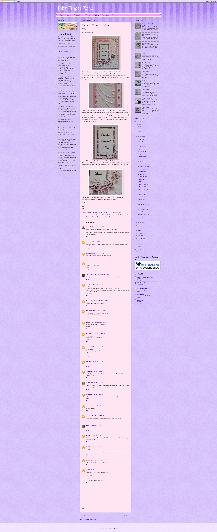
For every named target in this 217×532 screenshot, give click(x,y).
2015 (138, 129)
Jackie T (88, 383)
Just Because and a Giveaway (148, 34)
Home (62, 15)
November (140, 136)
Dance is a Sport (141, 179)
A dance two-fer (141, 194)
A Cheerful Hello (142, 146)
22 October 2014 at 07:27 (101, 310)
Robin (87, 425)
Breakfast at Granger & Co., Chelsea (145, 290)
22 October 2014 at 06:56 (99, 263)
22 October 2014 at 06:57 (103, 274)
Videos (87, 15)
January (140, 241)
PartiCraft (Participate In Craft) (145, 277)
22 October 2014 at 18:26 (99, 447)
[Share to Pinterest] (120, 212)
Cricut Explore (120, 215)
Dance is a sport (141, 199)
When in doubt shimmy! (143, 204)
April (139, 233)
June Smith (89, 227)
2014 (138, 132)
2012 (138, 247)
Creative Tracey (141, 294)
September (140, 220)
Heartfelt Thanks (146, 43)
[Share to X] (117, 212)
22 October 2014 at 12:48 (96, 425)
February (140, 238)
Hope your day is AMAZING (143, 295)
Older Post (127, 516)
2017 (138, 124)
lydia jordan (89, 333)
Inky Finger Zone (75, 7)
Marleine (88, 406)
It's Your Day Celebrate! (143, 169)
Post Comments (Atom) (91, 519)
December (140, 134)
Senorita (140, 202)
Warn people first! (142, 151)
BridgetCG (89, 435)
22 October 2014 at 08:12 (101, 322)
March (139, 235)
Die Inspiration (140, 301)
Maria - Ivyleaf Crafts (91, 274)
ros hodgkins (89, 394)
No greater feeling (142, 156)
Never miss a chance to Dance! (145, 209)
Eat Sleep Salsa (141, 161)
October (140, 139)
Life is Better (141, 159)
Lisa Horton (140, 300)
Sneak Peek (140, 217)
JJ (86, 470)
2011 (138, 249)
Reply (87, 236)
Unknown (88, 284)
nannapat (88, 460)
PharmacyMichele (90, 301)
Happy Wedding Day (142, 154)
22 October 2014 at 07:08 (102, 301)
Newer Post (83, 516)
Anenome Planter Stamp (94, 161)
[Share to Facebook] (118, 212)
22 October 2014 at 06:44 (98, 253)
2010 (138, 252)
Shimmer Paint (101, 216)
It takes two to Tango (142, 176)
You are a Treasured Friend (144, 164)
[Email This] (113, 212)
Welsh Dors (89, 371)
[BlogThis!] (115, 212)
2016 (138, 126)
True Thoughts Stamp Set (103, 114)
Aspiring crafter (90, 322)
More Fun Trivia (140, 278)
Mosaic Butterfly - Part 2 (147, 98)
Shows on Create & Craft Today (145, 214)
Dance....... (140, 144)
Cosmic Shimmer (102, 215)
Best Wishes (144, 80)
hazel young (89, 253)
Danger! (140, 191)
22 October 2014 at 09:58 (97, 383)
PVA (87, 216)
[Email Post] (110, 212)
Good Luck (140, 141)
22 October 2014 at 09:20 (97, 347)
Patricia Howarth (90, 310)
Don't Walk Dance (142, 212)
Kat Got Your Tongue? (142, 288)
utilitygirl (88, 361)
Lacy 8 (139, 149)
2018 (138, 121)
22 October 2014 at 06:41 (98, 242)
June (139, 228)
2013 (138, 244)
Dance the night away (143, 184)
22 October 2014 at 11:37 (100, 415)
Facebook (105, 15)
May (139, 230)
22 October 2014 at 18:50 (97, 460)
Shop (69, 15)
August (140, 222)
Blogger (116, 528)
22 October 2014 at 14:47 (98, 435)
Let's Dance (140, 207)
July (139, 225)
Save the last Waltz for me (144, 166)
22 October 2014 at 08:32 (99, 333)
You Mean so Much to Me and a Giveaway (149, 24)
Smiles (143, 53)
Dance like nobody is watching (145, 196)
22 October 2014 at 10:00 (99, 394)
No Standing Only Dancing (144, 186)
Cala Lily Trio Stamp (102, 110)
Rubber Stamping (93, 216)
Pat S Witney (89, 447)
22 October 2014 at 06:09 (98, 227)
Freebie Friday (145, 71)
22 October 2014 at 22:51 (94, 470)
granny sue (88, 242)
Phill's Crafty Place (141, 283)
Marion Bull (89, 263)
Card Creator (95, 215)
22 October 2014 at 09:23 (97, 361)
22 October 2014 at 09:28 (98, 371)
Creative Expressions (112, 215)
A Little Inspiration (141, 284)
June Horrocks (89, 416)
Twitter (114, 15)
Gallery (96, 15)
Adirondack (88, 215)
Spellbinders (108, 216)
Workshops (78, 15)
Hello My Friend (146, 62)
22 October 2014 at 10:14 (97, 406)
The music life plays (142, 174)
